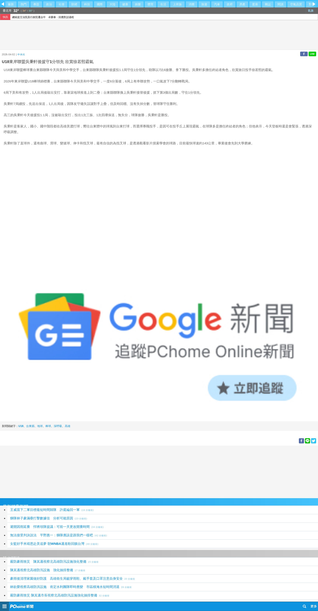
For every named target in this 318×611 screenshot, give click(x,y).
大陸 (112, 4)
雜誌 (268, 4)
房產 (242, 4)
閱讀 (280, 4)
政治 (49, 4)
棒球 (48, 426)
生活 (163, 4)
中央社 (21, 54)
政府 (230, 4)
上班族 (177, 4)
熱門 (23, 4)
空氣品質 (296, 4)
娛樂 (138, 4)
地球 (40, 426)
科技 (87, 4)
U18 (20, 426)
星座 (255, 4)
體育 (150, 4)
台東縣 (30, 426)
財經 (74, 4)
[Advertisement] (110, 471)
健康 (125, 4)
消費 (192, 4)
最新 (11, 4)
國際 (100, 4)
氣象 (311, 10)
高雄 (67, 426)
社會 (62, 4)
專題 (36, 4)
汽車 (217, 4)
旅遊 (204, 4)
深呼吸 (58, 426)
